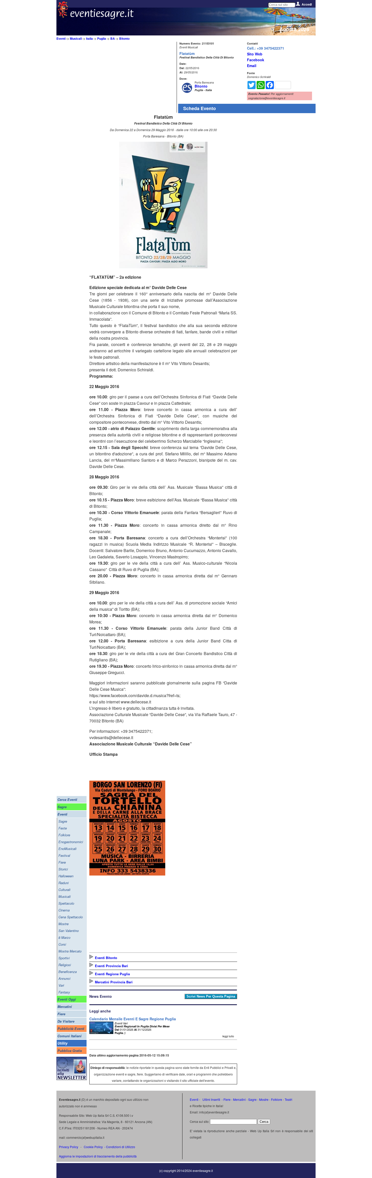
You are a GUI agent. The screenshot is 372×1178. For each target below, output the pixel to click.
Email (251, 65)
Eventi (61, 38)
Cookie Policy (93, 1147)
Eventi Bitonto (106, 957)
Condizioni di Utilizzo (120, 1147)
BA (112, 38)
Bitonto (124, 38)
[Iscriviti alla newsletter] (71, 1078)
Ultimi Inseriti (211, 1099)
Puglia (101, 38)
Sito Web (254, 53)
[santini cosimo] (127, 874)
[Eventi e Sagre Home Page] (63, 16)
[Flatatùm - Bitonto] (163, 267)
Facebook (255, 59)
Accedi (307, 4)
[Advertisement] (132, 77)
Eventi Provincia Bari (111, 965)
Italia (89, 38)
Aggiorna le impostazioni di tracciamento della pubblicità (98, 1156)
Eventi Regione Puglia (112, 973)
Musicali (76, 38)
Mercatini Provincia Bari (114, 982)
